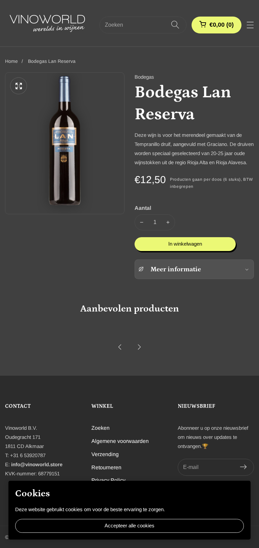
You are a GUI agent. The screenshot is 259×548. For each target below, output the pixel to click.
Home (11, 61)
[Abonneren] (243, 467)
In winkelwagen (185, 244)
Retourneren (106, 467)
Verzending (105, 454)
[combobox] (142, 25)
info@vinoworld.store (36, 464)
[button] (119, 347)
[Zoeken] (175, 25)
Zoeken (100, 428)
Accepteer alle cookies (129, 525)
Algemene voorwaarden (120, 441)
